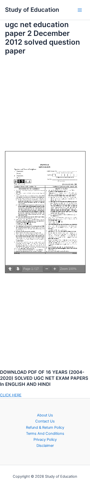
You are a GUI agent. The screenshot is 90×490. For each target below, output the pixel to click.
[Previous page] (10, 269)
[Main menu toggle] (79, 10)
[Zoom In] (54, 269)
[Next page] (18, 269)
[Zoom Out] (46, 269)
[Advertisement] (45, 106)
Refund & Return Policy (45, 427)
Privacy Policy (45, 439)
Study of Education (32, 9)
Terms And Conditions (45, 433)
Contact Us (45, 421)
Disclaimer (45, 445)
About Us (45, 415)
